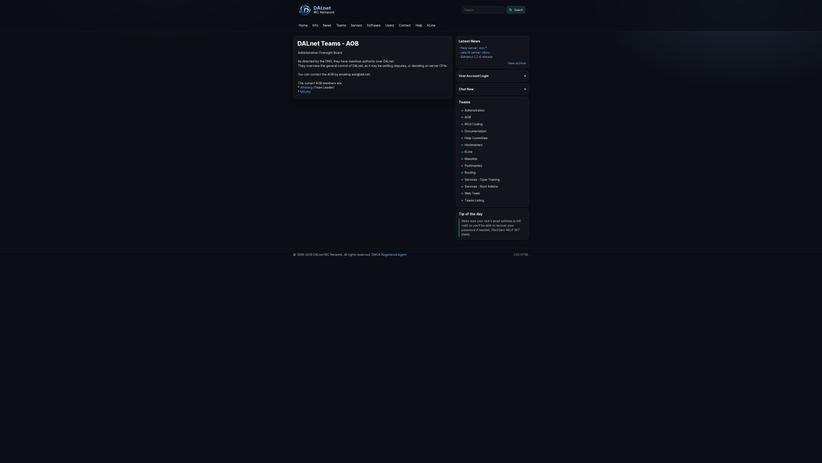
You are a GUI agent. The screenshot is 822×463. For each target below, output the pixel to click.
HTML (524, 254)
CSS (517, 254)
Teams (341, 25)
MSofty (305, 91)
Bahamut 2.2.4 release (477, 57)
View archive (517, 63)
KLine (431, 25)
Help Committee (476, 138)
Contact (405, 25)
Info (315, 25)
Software (374, 25)
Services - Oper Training (482, 179)
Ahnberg (306, 87)
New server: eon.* (474, 48)
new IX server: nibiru (475, 52)
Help (418, 25)
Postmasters (473, 165)
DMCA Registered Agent (389, 254)
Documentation (475, 131)
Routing (470, 172)
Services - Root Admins (481, 186)
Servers (356, 25)
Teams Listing (474, 200)
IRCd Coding (473, 124)
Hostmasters (473, 145)
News (327, 25)
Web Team (472, 193)
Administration (475, 110)
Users (389, 25)
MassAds (471, 159)
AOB (468, 117)
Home (303, 25)
